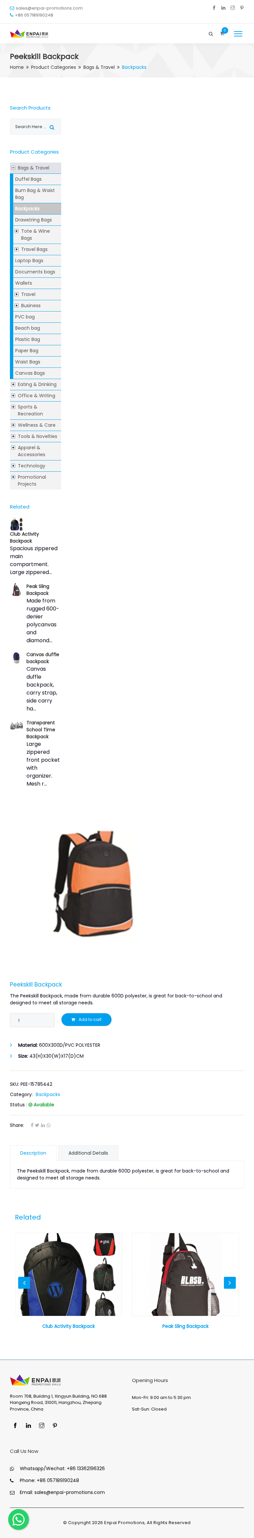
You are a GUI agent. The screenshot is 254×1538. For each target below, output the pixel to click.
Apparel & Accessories (31, 451)
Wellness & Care (37, 425)
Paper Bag (26, 350)
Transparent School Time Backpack (40, 729)
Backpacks (27, 208)
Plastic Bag (27, 339)
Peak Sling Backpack (37, 590)
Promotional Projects (32, 480)
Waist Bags (27, 362)
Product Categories (53, 67)
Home (17, 67)
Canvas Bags (30, 373)
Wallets (23, 283)
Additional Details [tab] (88, 1153)
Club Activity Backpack (24, 537)
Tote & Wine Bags (35, 234)
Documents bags (35, 271)
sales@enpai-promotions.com (49, 8)
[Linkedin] (223, 8)
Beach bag (27, 328)
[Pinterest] (242, 8)
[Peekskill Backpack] (127, 884)
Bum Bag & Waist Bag (35, 194)
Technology (31, 465)
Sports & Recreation (30, 410)
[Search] (211, 32)
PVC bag (25, 316)
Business (31, 305)
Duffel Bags (28, 179)
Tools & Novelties (37, 436)
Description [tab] (33, 1153)
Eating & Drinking (37, 384)
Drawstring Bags (33, 219)
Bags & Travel (99, 67)
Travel (28, 294)
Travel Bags (34, 249)
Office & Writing (36, 395)
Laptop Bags (29, 260)
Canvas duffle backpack (42, 658)
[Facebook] (214, 8)
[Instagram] (233, 8)
